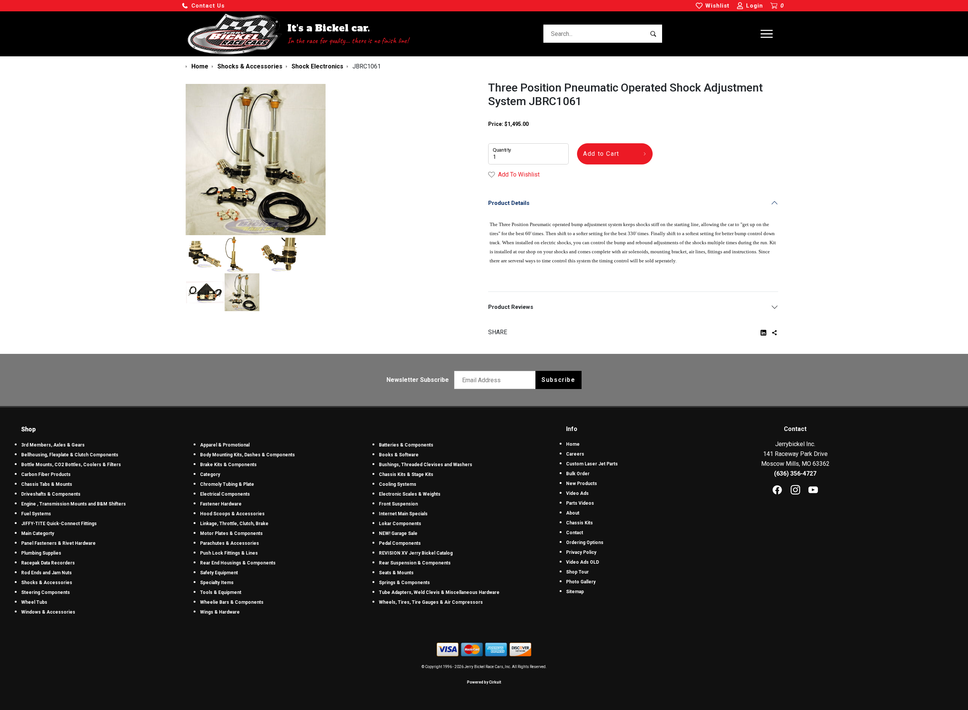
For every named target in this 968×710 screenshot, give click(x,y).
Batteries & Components (406, 445)
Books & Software (399, 454)
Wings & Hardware (220, 612)
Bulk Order (577, 473)
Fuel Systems (36, 513)
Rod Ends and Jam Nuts (46, 572)
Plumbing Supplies (41, 553)
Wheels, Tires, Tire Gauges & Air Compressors (431, 602)
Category (210, 474)
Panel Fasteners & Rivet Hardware (58, 543)
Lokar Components (400, 523)
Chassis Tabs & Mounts (46, 484)
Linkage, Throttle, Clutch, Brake (234, 523)
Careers (575, 454)
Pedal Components (400, 543)
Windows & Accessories (48, 612)
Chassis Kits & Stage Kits (406, 474)
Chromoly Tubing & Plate (227, 484)
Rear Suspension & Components (415, 563)
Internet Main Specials (403, 513)
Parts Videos (580, 503)
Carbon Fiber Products (46, 474)
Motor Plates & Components (231, 533)
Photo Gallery (581, 581)
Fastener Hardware (221, 504)
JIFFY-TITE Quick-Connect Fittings (59, 523)
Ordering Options (584, 542)
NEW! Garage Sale (398, 533)
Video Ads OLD (582, 562)
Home (573, 444)
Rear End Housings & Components (238, 563)
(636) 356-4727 (795, 473)
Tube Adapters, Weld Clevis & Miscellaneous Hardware (439, 592)
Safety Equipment (219, 572)
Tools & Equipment (220, 592)
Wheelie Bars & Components (232, 602)
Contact (574, 532)
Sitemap (575, 591)
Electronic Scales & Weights (410, 494)
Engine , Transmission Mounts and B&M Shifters (73, 504)
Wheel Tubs (34, 602)
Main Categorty (37, 533)
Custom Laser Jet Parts (592, 464)
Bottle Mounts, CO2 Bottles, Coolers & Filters (71, 464)
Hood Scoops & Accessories (232, 513)
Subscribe (558, 379)
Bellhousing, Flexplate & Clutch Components (69, 454)
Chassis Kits (579, 523)
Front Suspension (398, 504)
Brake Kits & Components (228, 464)
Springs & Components (404, 582)
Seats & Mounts (396, 572)
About (572, 513)
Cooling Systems (397, 484)
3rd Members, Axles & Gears (53, 445)
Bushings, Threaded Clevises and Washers (425, 464)
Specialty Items (217, 582)
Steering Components (45, 592)
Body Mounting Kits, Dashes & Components (247, 454)
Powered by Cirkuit (484, 682)
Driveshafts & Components (51, 494)
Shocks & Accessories (46, 582)
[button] (203, 6)
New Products (581, 483)
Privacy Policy (581, 552)
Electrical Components (225, 494)
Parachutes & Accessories (229, 543)
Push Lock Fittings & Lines (229, 553)
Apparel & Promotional (225, 445)
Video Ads (577, 493)
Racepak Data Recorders (48, 563)
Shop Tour (577, 572)
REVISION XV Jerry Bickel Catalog (416, 553)
